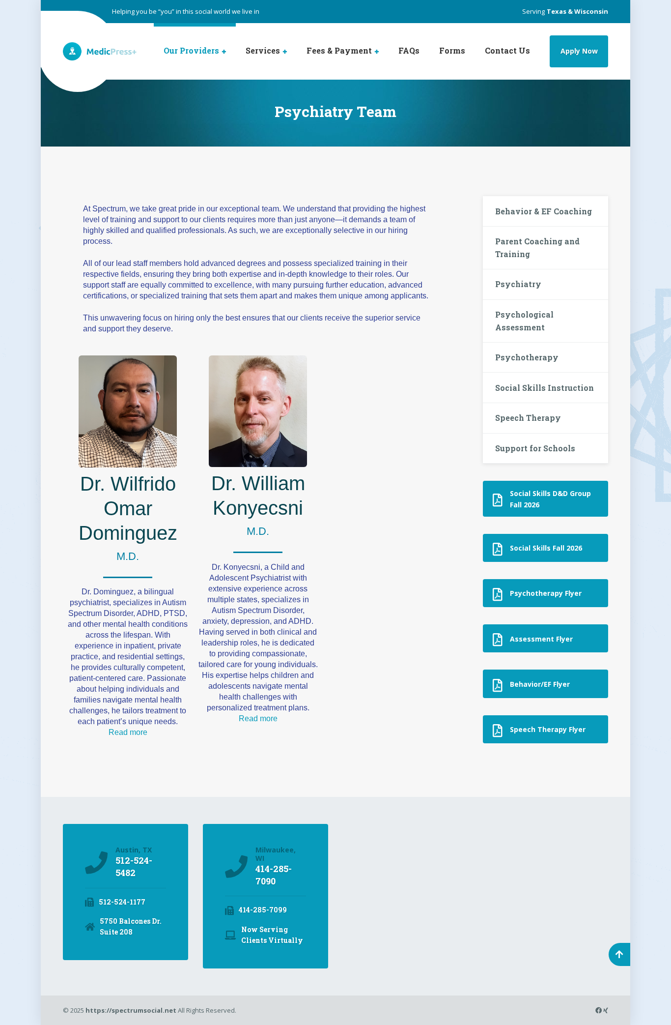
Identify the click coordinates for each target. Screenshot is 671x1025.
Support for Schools (535, 448)
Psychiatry (518, 284)
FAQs (408, 50)
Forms (452, 50)
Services (263, 50)
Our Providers (191, 50)
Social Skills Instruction (544, 387)
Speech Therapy (528, 417)
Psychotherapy (527, 357)
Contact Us (507, 50)
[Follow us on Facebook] (599, 1010)
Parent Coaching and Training (537, 247)
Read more (128, 732)
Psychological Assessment (524, 320)
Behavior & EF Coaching (543, 211)
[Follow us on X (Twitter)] (594, 1010)
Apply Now (579, 51)
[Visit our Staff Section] (605, 1010)
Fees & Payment (339, 50)
